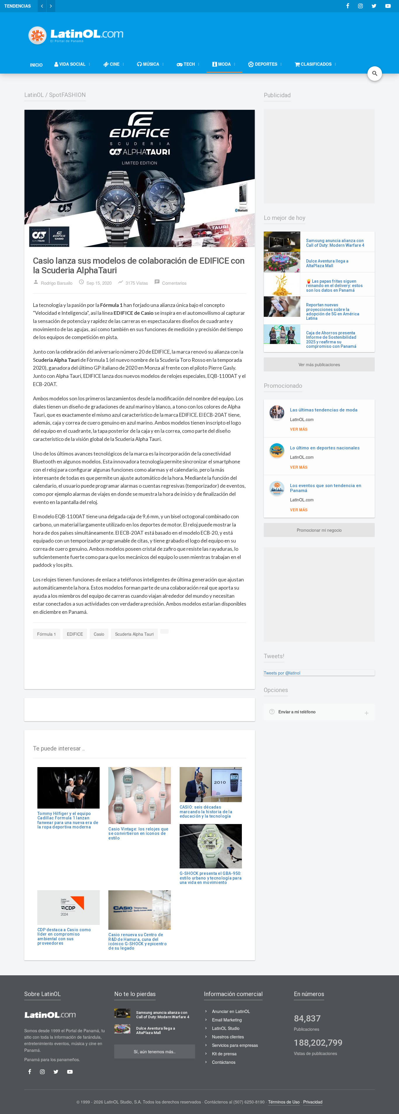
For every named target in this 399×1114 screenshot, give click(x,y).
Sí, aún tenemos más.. (155, 1051)
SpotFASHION (67, 94)
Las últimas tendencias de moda (324, 410)
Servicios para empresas (235, 1045)
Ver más (299, 429)
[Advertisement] (268, 33)
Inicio (36, 65)
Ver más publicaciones (319, 364)
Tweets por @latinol (282, 673)
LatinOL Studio (226, 1028)
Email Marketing (227, 1020)
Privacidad (312, 1102)
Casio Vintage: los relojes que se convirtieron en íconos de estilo (138, 833)
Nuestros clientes (228, 1037)
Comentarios (170, 282)
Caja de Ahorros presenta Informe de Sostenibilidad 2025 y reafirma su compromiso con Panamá (331, 340)
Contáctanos (223, 1062)
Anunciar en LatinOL (231, 1011)
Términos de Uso (284, 1102)
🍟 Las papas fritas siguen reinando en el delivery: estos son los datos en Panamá (334, 286)
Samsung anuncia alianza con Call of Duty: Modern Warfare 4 (335, 242)
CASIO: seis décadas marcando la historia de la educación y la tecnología (206, 811)
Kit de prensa (224, 1053)
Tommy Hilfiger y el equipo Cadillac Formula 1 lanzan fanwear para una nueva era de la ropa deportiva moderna (67, 820)
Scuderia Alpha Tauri (134, 634)
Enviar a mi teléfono (297, 712)
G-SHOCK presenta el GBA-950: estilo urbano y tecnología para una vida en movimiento (211, 878)
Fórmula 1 (46, 634)
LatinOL (34, 94)
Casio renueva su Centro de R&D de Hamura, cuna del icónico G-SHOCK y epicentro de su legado (137, 941)
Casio (99, 634)
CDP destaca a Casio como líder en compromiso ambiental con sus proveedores (64, 936)
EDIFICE (75, 634)
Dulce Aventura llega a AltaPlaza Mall (327, 263)
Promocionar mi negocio (319, 530)
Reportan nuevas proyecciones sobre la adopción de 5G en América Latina (332, 312)
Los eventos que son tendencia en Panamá (325, 488)
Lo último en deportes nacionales (325, 448)
